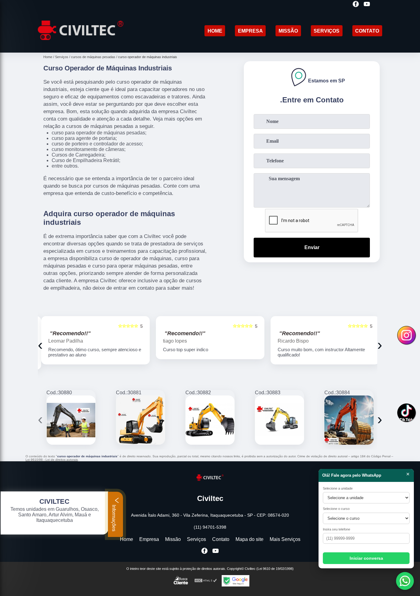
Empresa (250, 31)
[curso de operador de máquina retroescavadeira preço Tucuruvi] (210, 420)
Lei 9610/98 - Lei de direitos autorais (52, 459)
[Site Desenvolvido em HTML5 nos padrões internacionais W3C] (205, 580)
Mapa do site (249, 539)
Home (215, 31)
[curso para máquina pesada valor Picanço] (349, 420)
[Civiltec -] (80, 44)
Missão (288, 31)
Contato (367, 31)
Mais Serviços (285, 539)
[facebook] (356, 4)
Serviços (326, 31)
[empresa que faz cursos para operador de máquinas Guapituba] (279, 420)
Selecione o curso (336, 509)
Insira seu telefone (336, 529)
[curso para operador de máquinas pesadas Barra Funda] (140, 420)
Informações (114, 517)
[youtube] (367, 4)
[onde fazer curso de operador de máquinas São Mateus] (71, 420)
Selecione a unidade (338, 488)
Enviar (311, 247)
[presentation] (40, 344)
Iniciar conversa (366, 558)
